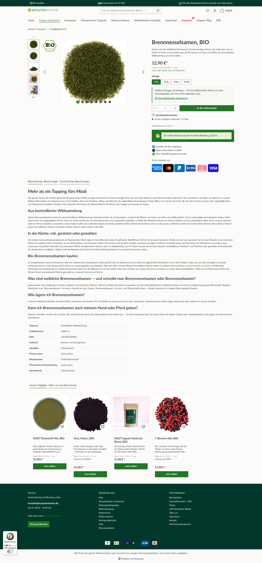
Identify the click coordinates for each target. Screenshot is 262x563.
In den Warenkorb (207, 108)
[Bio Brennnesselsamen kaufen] (93, 72)
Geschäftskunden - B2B (180, 501)
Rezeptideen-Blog (139, 250)
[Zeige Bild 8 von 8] (110, 102)
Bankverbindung (106, 509)
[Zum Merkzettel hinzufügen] (62, 427)
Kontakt (173, 520)
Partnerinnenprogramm (180, 524)
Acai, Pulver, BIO (84, 438)
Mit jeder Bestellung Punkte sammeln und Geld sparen (207, 3)
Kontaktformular (51, 516)
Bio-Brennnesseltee (156, 269)
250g (166, 82)
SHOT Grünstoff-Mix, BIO (49, 438)
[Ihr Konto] (214, 11)
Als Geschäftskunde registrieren (171, 98)
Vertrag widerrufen (38, 524)
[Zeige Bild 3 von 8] (87, 102)
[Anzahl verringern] (155, 108)
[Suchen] (157, 11)
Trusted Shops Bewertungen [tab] (74, 181)
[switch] (10, 551)
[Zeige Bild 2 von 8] (82, 102)
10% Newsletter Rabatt (180, 509)
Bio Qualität (38, 3)
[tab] (35, 181)
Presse (172, 505)
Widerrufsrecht (106, 517)
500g (176, 82)
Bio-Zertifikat (175, 498)
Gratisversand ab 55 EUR (113, 3)
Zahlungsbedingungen (109, 505)
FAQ (101, 498)
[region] (87, 72)
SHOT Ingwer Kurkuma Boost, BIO (128, 440)
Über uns (173, 513)
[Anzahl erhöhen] (175, 108)
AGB (101, 524)
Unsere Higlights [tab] (38, 385)
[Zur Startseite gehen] (43, 10)
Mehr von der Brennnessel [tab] (62, 385)
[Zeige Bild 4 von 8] (91, 102)
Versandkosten (122, 553)
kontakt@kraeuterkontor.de (43, 503)
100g (156, 82)
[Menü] (15, 533)
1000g (187, 82)
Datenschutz (105, 513)
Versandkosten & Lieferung (111, 501)
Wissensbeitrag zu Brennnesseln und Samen (191, 266)
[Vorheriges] (44, 72)
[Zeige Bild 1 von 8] (78, 102)
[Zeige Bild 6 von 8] (100, 102)
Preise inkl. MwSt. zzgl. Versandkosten (168, 70)
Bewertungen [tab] (51, 181)
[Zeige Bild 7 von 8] (105, 102)
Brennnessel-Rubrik (93, 272)
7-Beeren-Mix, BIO (166, 438)
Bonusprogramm (106, 528)
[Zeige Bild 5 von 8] (96, 102)
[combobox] (128, 11)
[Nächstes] (143, 72)
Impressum (174, 517)
